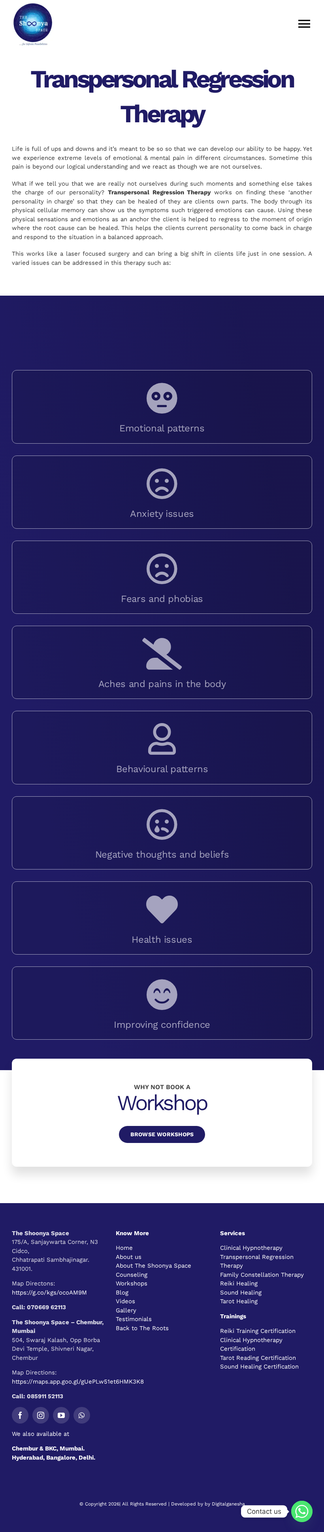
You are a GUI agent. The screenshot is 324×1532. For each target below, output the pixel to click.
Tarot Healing (239, 1301)
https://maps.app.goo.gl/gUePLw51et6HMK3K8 (78, 1381)
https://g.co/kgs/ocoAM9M (49, 1292)
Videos (125, 1301)
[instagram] (40, 1415)
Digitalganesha (228, 1504)
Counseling (131, 1274)
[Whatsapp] (302, 1511)
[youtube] (61, 1415)
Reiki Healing (239, 1283)
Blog (122, 1292)
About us (128, 1257)
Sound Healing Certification (259, 1366)
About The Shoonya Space (153, 1265)
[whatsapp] (81, 1415)
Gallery (126, 1310)
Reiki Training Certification (258, 1331)
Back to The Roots (142, 1328)
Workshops (131, 1283)
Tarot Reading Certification (258, 1357)
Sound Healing (241, 1292)
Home (124, 1247)
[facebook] (20, 1415)
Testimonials (134, 1319)
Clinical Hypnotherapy (251, 1247)
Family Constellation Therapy (262, 1274)
